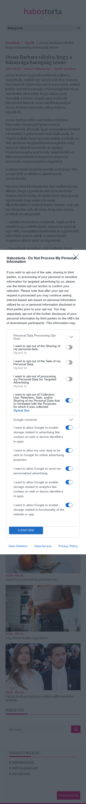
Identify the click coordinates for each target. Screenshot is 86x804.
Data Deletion (18, 546)
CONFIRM (26, 530)
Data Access (43, 546)
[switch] (69, 347)
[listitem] (43, 337)
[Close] (77, 258)
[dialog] (43, 402)
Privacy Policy (68, 546)
